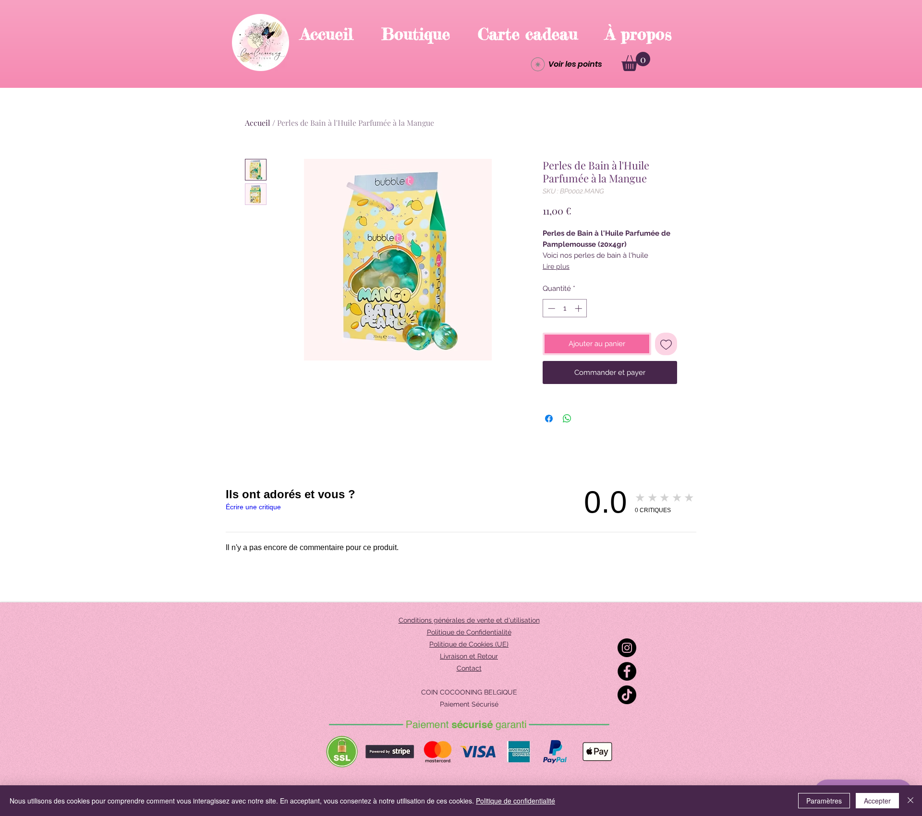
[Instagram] (627, 647)
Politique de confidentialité (515, 800)
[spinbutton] (565, 308)
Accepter (877, 800)
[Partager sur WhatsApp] (567, 418)
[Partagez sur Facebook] (549, 418)
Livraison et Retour (469, 656)
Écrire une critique (253, 507)
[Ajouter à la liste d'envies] (666, 344)
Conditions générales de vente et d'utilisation (469, 620)
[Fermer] (910, 800)
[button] (635, 61)
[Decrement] (550, 308)
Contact (469, 668)
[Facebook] (627, 671)
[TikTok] (627, 694)
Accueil (257, 123)
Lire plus (556, 266)
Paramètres (824, 800)
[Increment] (579, 308)
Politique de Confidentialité (469, 632)
